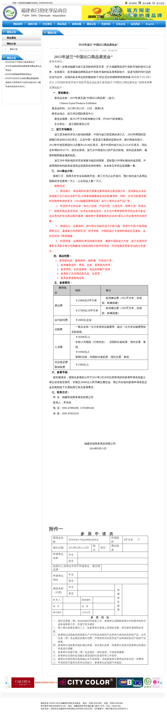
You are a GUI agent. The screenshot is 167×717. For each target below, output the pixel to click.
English (150, 24)
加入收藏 (147, 3)
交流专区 (106, 24)
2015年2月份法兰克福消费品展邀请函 (22, 78)
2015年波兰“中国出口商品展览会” (20, 62)
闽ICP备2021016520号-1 (117, 709)
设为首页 (133, 3)
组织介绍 (32, 24)
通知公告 (91, 24)
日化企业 (120, 24)
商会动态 (62, 24)
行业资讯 (47, 24)
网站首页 (18, 24)
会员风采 (135, 24)
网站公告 (11, 43)
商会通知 (11, 37)
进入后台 (160, 3)
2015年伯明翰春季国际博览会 (19, 74)
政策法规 (76, 24)
